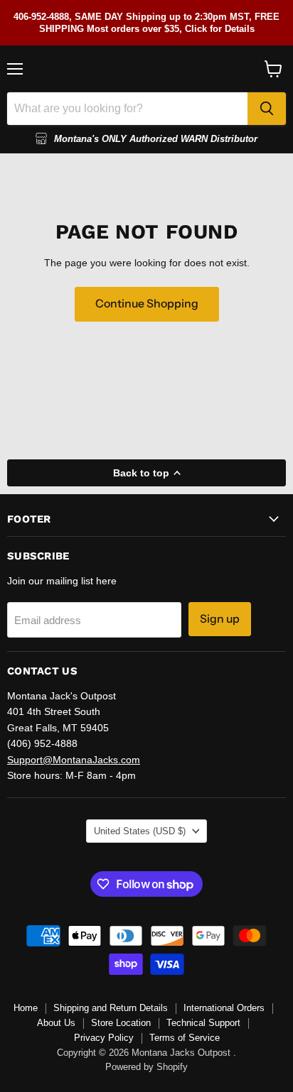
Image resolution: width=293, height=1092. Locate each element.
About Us (56, 1022)
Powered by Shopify (146, 1066)
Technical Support (203, 1022)
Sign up (220, 619)
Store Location (121, 1022)
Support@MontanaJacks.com (73, 759)
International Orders (224, 1008)
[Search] (266, 108)
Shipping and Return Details (110, 1008)
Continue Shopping (146, 303)
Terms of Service (184, 1037)
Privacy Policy (104, 1037)
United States (140, 831)
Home (26, 1008)
